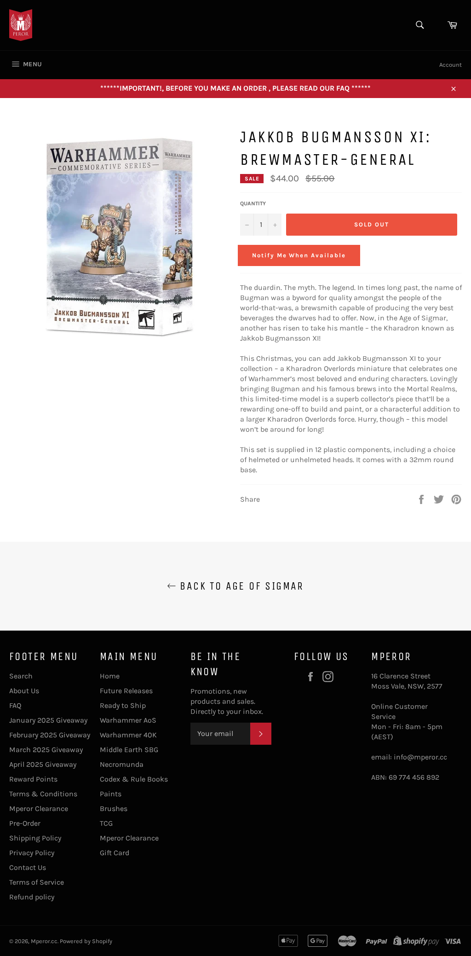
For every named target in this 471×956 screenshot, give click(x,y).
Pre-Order (24, 823)
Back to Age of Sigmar (240, 585)
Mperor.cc (44, 941)
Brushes (113, 808)
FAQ (15, 705)
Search (21, 676)
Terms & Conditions (43, 793)
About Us (24, 690)
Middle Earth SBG (129, 749)
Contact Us (27, 867)
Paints (110, 793)
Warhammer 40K (128, 734)
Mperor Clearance (38, 808)
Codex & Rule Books (134, 779)
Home (110, 676)
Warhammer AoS (128, 720)
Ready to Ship (123, 705)
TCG (106, 823)
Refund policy (31, 896)
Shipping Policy (35, 838)
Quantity (253, 203)
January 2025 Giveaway (48, 720)
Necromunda (122, 764)
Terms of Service (36, 882)
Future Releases (126, 690)
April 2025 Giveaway (42, 764)
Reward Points (33, 779)
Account (450, 64)
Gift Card (114, 852)
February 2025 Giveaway (49, 734)
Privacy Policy (31, 852)
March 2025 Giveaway (46, 749)
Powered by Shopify (86, 941)
